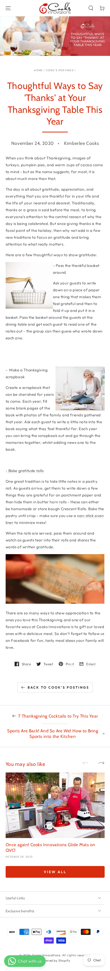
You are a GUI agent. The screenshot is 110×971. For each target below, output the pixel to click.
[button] (90, 8)
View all (55, 872)
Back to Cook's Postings (58, 687)
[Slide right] (99, 763)
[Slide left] (87, 763)
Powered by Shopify (55, 960)
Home (38, 70)
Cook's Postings (60, 70)
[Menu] (8, 8)
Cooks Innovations (46, 955)
